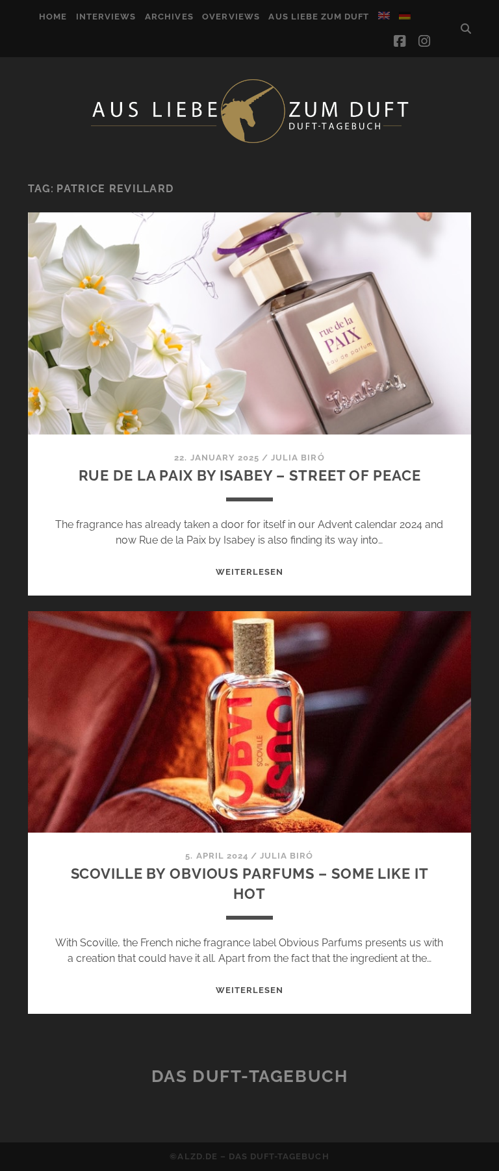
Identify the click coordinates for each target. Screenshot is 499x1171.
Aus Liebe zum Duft (318, 16)
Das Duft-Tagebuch (249, 1076)
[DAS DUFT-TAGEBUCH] (249, 142)
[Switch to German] (405, 15)
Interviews (106, 16)
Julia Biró (297, 457)
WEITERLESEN (249, 572)
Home (53, 16)
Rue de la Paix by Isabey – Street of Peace (250, 475)
